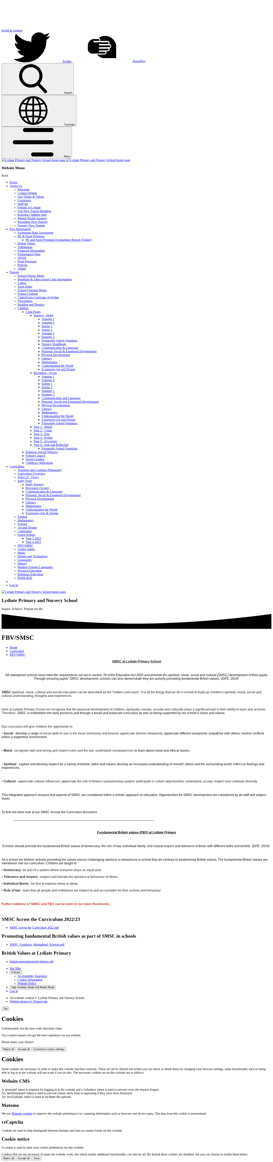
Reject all (8, 1049)
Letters (22, 283)
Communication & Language (60, 347)
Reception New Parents (32, 222)
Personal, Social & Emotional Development (69, 351)
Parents (14, 272)
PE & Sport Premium (31, 236)
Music (21, 552)
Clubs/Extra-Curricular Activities (38, 297)
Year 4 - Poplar (43, 437)
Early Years (25, 481)
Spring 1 (47, 326)
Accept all (24, 1049)
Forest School (26, 534)
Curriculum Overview (31, 473)
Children (23, 308)
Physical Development (56, 355)
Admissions (25, 247)
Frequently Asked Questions (59, 340)
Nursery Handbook (54, 344)
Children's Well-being (39, 463)
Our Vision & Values (31, 196)
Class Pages (33, 311)
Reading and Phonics (31, 304)
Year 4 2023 (33, 542)
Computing (25, 531)
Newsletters (25, 301)
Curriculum (17, 466)
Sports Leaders (35, 459)
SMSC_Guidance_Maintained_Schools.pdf (37, 944)
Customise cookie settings (49, 1049)
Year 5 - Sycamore (45, 441)
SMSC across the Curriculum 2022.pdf (34, 927)
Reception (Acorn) (37, 488)
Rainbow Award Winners (42, 452)
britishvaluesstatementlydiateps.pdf (31, 961)
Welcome (23, 189)
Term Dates (25, 286)
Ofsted (22, 268)
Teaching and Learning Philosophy (40, 470)
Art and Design (27, 527)
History (22, 563)
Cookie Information (30, 979)
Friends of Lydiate (29, 207)
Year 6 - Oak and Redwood (51, 445)
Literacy (47, 358)
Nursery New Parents (31, 225)
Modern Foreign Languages (35, 567)
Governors (24, 200)
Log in (14, 585)
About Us (16, 186)
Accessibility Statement (32, 976)
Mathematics (50, 362)
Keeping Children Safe (32, 214)
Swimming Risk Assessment (35, 232)
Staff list (23, 204)
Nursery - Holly (44, 315)
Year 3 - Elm (42, 434)
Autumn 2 (48, 322)
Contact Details (27, 193)
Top (5, 1008)
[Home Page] (66, 160)
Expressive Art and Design (58, 369)
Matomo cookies (22, 1113)
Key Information (20, 229)
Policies (22, 265)
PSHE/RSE (25, 578)
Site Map (15, 968)
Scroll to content (12, 30)
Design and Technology (33, 556)
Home (13, 182)
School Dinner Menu (31, 276)
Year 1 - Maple (43, 427)
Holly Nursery (35, 484)
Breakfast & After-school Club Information (45, 279)
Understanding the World (57, 365)
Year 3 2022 (33, 538)
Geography (25, 560)
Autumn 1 (48, 319)
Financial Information (31, 250)
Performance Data (29, 254)
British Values (26, 243)
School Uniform (28, 293)
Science (22, 524)
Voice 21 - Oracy (28, 477)
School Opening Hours (32, 290)
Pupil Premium (27, 261)
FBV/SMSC (25, 545)
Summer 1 (48, 333)
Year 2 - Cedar (43, 430)
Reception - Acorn (45, 373)
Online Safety (26, 549)
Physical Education (30, 570)
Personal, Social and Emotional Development (70, 401)
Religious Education (30, 574)
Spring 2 (47, 329)
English (22, 516)
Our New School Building (34, 211)
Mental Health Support (32, 218)
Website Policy (27, 983)
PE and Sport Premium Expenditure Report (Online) (59, 240)
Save (37, 1158)
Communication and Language (61, 398)
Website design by (29, 1001)
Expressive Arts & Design (42, 513)
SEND (22, 258)
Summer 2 (48, 337)
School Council (35, 455)
